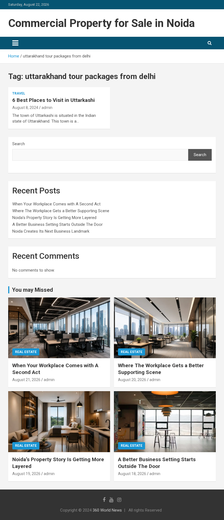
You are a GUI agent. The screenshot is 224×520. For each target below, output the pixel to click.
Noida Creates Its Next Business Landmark (50, 231)
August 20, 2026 (132, 380)
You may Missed (32, 290)
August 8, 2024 (25, 107)
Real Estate (26, 352)
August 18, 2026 (132, 474)
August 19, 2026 (26, 474)
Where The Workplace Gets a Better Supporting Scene (60, 210)
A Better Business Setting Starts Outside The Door (57, 224)
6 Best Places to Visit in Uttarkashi (53, 100)
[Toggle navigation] (15, 43)
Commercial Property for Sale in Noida (101, 23)
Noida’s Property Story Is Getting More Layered (54, 217)
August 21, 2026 (26, 380)
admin (47, 107)
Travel (18, 93)
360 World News (107, 510)
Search (18, 143)
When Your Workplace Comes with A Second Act (56, 204)
